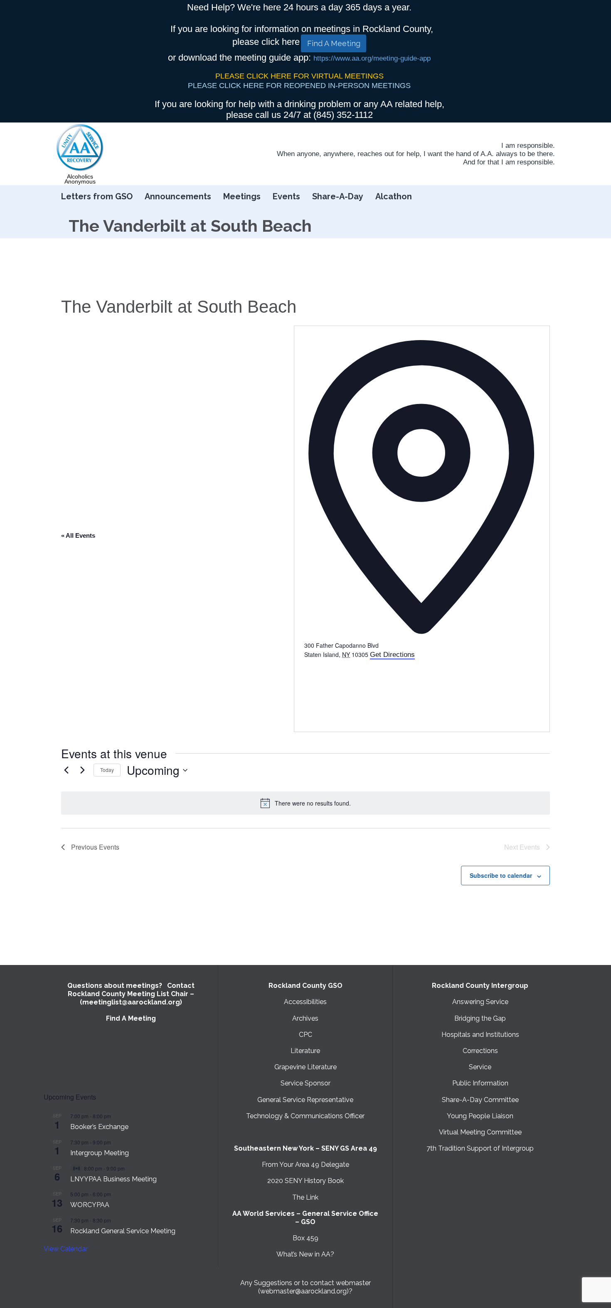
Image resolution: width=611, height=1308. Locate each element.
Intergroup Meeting (99, 1153)
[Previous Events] (66, 770)
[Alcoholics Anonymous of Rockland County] (80, 148)
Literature (305, 1051)
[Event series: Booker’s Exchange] (115, 1116)
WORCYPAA (89, 1205)
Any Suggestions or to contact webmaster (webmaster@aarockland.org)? (305, 1287)
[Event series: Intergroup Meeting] (115, 1142)
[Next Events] (82, 770)
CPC (305, 1035)
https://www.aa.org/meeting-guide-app (372, 58)
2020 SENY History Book (305, 1181)
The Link (305, 1197)
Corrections (480, 1051)
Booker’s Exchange (99, 1127)
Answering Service (480, 1002)
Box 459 (305, 1238)
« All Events (78, 535)
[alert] (305, 803)
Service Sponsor (305, 1083)
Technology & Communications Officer (305, 1116)
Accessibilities (305, 1002)
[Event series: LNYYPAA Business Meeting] (129, 1168)
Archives (305, 1018)
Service (480, 1067)
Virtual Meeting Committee (480, 1132)
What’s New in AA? (305, 1254)
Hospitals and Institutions (480, 1035)
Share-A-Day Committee (480, 1100)
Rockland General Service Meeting (122, 1231)
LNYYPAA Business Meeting (113, 1179)
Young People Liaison (480, 1116)
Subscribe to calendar (501, 875)
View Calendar (66, 1249)
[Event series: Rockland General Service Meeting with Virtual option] (115, 1220)
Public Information (480, 1083)
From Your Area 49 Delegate (305, 1164)
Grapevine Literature (305, 1067)
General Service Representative (305, 1100)
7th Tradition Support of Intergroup (480, 1148)
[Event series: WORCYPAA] (115, 1194)
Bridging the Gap (480, 1018)
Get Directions (392, 655)
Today (107, 769)
